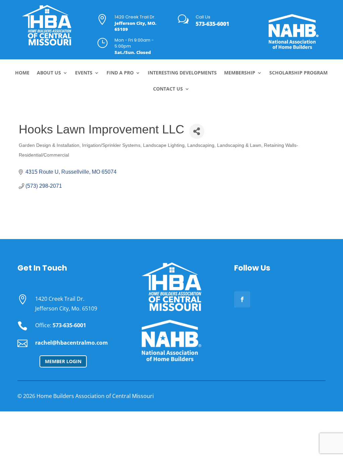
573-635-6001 (212, 23)
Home (22, 73)
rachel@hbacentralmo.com (71, 342)
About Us (49, 73)
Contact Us (168, 89)
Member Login (63, 361)
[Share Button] (196, 131)
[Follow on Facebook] (242, 299)
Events (83, 73)
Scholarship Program (298, 73)
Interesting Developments (182, 73)
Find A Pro (120, 73)
